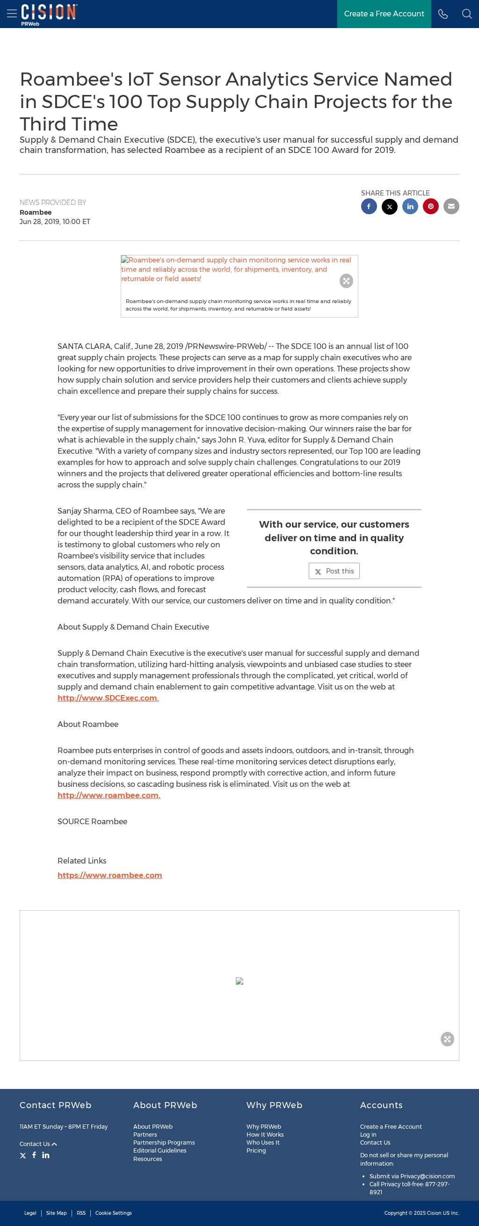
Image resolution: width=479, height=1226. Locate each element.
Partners (145, 1134)
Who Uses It (263, 1142)
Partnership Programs (164, 1142)
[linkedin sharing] (410, 207)
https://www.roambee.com (110, 875)
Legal (30, 1213)
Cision (434, 1213)
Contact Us (35, 1143)
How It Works (265, 1134)
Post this (340, 571)
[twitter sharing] (390, 208)
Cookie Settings (113, 1213)
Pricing (256, 1150)
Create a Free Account (384, 13)
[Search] (467, 14)
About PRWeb (153, 1126)
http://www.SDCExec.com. (108, 698)
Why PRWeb (264, 1126)
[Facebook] (34, 1155)
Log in (368, 1134)
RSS (81, 1213)
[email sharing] (451, 207)
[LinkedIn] (46, 1155)
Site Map (56, 1213)
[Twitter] (24, 1155)
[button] (239, 269)
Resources (147, 1158)
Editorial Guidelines (160, 1150)
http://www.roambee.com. (109, 795)
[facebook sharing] (369, 207)
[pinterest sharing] (431, 207)
